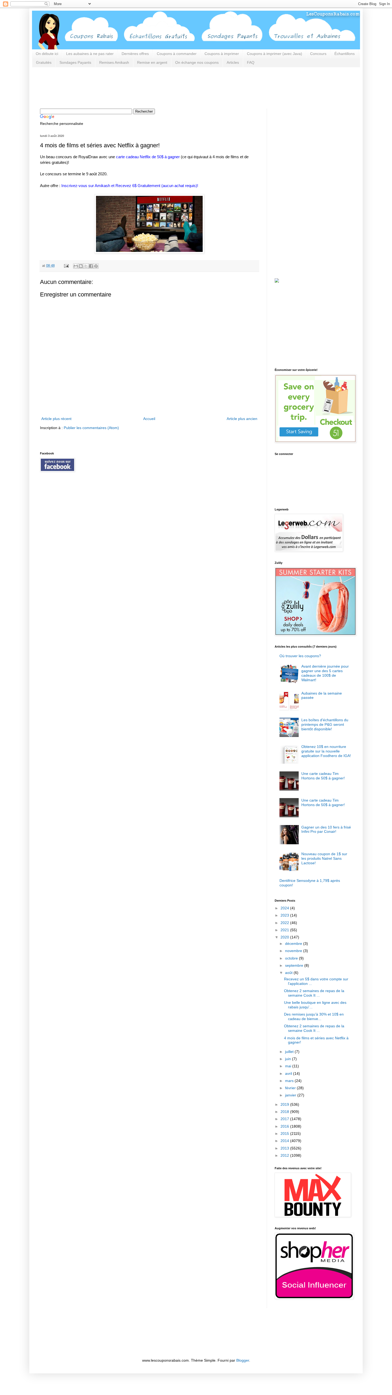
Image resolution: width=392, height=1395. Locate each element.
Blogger (242, 1360)
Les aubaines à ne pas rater (90, 53)
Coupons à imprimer (222, 53)
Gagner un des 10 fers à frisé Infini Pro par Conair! (326, 829)
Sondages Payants (75, 62)
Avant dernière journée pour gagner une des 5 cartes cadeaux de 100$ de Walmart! (325, 673)
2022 (285, 923)
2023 (285, 915)
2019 (285, 1104)
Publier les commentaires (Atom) (91, 428)
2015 (285, 1133)
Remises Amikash (114, 62)
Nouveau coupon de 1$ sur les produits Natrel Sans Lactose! (324, 858)
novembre (294, 951)
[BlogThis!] (80, 266)
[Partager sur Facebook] (91, 266)
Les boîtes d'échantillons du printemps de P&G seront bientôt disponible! (324, 724)
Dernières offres (135, 53)
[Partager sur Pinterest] (96, 266)
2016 (285, 1126)
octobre (292, 958)
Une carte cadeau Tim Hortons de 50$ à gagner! (323, 775)
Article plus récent (56, 419)
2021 (285, 930)
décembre (294, 943)
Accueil (149, 419)
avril (289, 1073)
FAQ (250, 62)
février (291, 1088)
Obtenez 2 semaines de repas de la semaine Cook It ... (314, 993)
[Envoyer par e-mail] (75, 266)
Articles (233, 62)
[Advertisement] (137, 87)
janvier (291, 1095)
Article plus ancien (242, 419)
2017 (285, 1119)
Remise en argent (152, 62)
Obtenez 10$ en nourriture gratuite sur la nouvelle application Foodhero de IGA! (326, 751)
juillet (290, 1051)
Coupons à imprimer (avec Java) (274, 53)
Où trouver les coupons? (300, 656)
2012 (285, 1155)
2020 (285, 937)
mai (288, 1066)
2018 (285, 1111)
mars (290, 1081)
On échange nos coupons (197, 62)
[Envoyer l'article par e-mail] (66, 266)
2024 (285, 908)
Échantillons (344, 53)
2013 (285, 1148)
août (289, 972)
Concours (318, 53)
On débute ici (47, 53)
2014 (285, 1141)
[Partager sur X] (86, 266)
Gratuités (43, 62)
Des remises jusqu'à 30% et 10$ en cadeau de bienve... (314, 1016)
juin (288, 1059)
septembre (294, 965)
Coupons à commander (177, 53)
